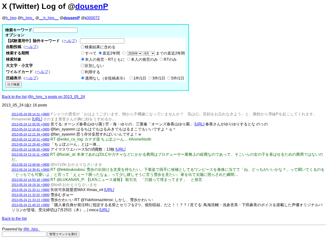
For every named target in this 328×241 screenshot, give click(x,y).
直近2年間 (111, 53)
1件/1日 (139, 78)
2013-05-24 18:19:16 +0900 (30, 185)
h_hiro (11, 18)
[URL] (37, 119)
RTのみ (170, 59)
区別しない (94, 66)
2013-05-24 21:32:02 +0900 (30, 195)
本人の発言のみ (144, 59)
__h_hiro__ (49, 18)
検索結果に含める (100, 47)
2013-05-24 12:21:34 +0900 (30, 134)
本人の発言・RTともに (105, 59)
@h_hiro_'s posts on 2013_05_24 (56, 97)
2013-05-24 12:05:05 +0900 (30, 124)
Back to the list (14, 97)
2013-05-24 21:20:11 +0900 (30, 190)
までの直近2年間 (170, 53)
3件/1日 (158, 78)
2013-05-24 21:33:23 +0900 (30, 200)
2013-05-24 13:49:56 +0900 (30, 165)
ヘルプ (69, 41)
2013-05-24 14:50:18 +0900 (30, 180)
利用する (92, 72)
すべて (91, 53)
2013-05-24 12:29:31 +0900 (30, 139)
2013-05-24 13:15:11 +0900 (30, 154)
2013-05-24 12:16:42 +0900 (30, 129)
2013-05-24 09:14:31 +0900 (30, 114)
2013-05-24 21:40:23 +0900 (30, 205)
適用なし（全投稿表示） (106, 78)
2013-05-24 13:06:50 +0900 (30, 149)
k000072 (92, 18)
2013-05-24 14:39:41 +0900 (30, 170)
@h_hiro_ (31, 229)
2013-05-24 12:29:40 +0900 (30, 144)
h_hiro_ (27, 18)
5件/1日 (177, 78)
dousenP (91, 6)
